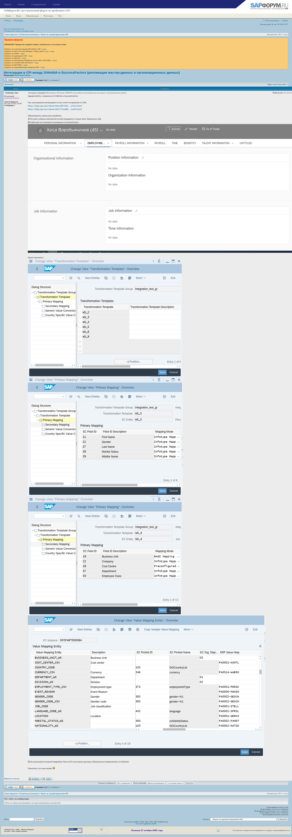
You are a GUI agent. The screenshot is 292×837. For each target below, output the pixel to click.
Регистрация (18, 21)
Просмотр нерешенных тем (14, 29)
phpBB (135, 822)
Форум (18, 16)
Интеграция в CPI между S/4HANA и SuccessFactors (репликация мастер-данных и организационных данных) (92, 72)
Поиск (285, 21)
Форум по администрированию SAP (54, 34)
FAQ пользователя (271, 21)
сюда (44, 49)
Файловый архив (32, 16)
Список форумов (10, 34)
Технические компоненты (29, 34)
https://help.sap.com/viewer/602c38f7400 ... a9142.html (55, 106)
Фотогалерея (48, 16)
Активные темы (27, 31)
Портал (8, 16)
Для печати (9, 84)
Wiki (59, 16)
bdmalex (27, 75)
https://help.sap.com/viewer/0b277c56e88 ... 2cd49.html (55, 109)
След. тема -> (282, 84)
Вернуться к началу (12, 778)
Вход (8, 21)
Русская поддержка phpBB (146, 824)
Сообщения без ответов (12, 31)
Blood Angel (19, 75)
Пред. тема (272, 84)
